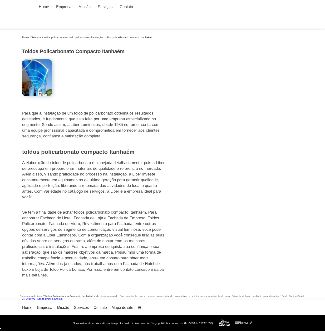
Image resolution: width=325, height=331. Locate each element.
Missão (85, 7)
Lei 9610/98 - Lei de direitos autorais (42, 298)
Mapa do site (122, 308)
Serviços (105, 7)
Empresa (63, 7)
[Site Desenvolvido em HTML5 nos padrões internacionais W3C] (243, 323)
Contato (126, 7)
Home (44, 7)
